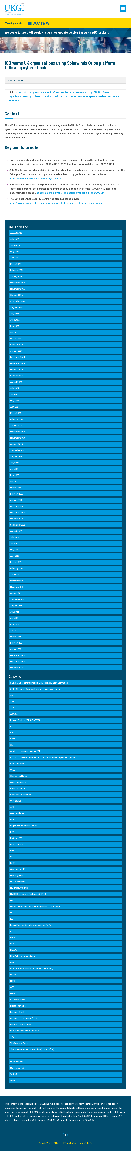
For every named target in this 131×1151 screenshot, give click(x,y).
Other (12, 993)
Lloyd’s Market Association (22, 956)
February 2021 (16, 643)
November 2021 (17, 587)
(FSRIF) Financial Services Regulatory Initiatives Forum (35, 689)
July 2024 (14, 388)
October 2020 (16, 668)
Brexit (12, 739)
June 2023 (15, 469)
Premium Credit (17, 1012)
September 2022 (17, 525)
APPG (12, 701)
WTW (12, 1080)
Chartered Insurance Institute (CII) (25, 751)
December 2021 (17, 581)
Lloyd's (13, 950)
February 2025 (16, 345)
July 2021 (14, 612)
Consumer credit (17, 788)
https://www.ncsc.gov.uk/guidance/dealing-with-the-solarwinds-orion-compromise (56, 203)
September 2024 (17, 376)
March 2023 (15, 487)
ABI (11, 695)
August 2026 (16, 233)
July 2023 (14, 463)
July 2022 (14, 537)
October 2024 (16, 369)
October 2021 (16, 593)
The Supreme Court (19, 1043)
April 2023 (14, 481)
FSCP (12, 857)
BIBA (12, 732)
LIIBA (12, 937)
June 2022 (15, 543)
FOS (12, 850)
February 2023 (16, 494)
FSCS (12, 863)
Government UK (17, 869)
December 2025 (17, 282)
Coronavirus (15, 801)
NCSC (12, 981)
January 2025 (16, 351)
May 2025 (14, 326)
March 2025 (15, 338)
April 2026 (14, 258)
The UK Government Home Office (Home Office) (32, 1049)
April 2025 (14, 332)
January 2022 (16, 574)
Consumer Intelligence (20, 794)
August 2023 (16, 456)
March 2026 (15, 264)
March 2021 (15, 636)
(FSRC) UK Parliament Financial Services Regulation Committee (39, 683)
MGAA (13, 975)
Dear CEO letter (17, 813)
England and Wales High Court (24, 826)
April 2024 (14, 407)
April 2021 (14, 630)
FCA (12, 832)
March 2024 (15, 413)
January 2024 (16, 425)
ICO (21, 80)
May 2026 (14, 251)
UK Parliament (16, 1062)
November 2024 (17, 363)
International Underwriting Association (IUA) (30, 925)
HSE (12, 912)
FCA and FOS (16, 838)
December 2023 (17, 431)
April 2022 (14, 556)
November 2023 (17, 438)
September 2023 (17, 450)
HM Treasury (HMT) (19, 888)
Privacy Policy (69, 1143)
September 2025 (17, 301)
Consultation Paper (19, 782)
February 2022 (16, 568)
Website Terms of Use (49, 1143)
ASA (12, 707)
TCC (12, 1037)
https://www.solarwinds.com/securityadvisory (35, 178)
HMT (12, 900)
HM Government (17, 881)
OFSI (12, 987)
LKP (12, 944)
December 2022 (17, 506)
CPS (12, 807)
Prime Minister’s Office (20, 1024)
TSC (12, 1055)
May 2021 (14, 624)
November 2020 (17, 661)
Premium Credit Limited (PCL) (23, 1018)
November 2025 (17, 289)
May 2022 (14, 550)
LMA (12, 962)
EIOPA (13, 819)
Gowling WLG (16, 875)
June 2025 (15, 320)
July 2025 (14, 313)
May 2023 (14, 475)
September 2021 (17, 599)
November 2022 (17, 512)
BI (11, 726)
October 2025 (16, 295)
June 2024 (15, 394)
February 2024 (16, 419)
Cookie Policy (86, 1143)
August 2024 (16, 382)
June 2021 (15, 618)
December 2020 (17, 655)
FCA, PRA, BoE (16, 844)
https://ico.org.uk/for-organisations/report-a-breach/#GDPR (70, 192)
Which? (13, 1074)
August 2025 (16, 307)
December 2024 (17, 357)
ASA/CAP (14, 714)
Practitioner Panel (18, 1006)
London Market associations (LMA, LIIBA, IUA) (31, 968)
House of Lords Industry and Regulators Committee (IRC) (36, 906)
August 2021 (16, 605)
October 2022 (16, 518)
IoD (11, 931)
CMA (12, 770)
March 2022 (15, 562)
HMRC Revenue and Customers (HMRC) (28, 894)
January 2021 (16, 649)
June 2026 (15, 245)
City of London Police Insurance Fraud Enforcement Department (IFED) (42, 757)
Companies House (18, 776)
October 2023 (16, 444)
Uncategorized (17, 1068)
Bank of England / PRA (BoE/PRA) (25, 720)
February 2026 (16, 270)
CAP (12, 745)
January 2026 (16, 276)
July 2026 (14, 239)
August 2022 (16, 531)
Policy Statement (18, 999)
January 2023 (16, 500)
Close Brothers (17, 763)
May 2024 (14, 400)
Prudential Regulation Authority (24, 1030)
